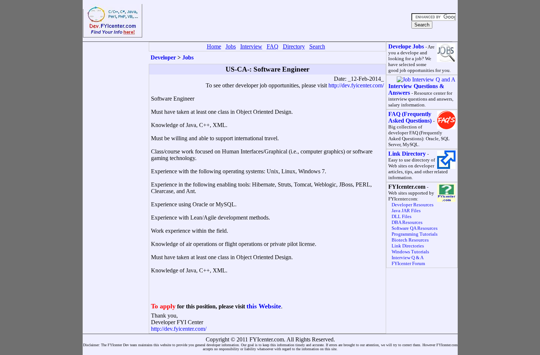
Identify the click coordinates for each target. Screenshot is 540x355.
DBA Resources (407, 222)
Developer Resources (412, 204)
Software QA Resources (415, 228)
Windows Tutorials (410, 251)
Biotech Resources (410, 240)
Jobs (188, 57)
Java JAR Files (406, 210)
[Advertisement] (276, 20)
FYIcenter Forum (408, 263)
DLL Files (401, 216)
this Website (263, 306)
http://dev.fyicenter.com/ (356, 85)
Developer (163, 57)
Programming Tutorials (415, 234)
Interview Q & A (408, 257)
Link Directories (408, 246)
